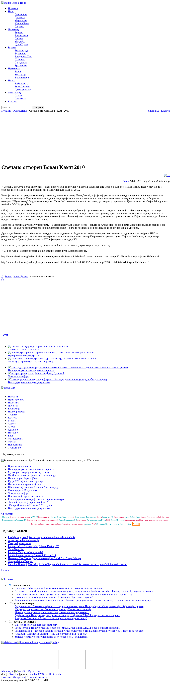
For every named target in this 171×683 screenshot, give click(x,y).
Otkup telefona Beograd (20, 561)
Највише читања (21, 585)
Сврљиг (19, 26)
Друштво (13, 405)
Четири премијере (18, 493)
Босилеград (21, 50)
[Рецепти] (7, 579)
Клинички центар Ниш (134, 520)
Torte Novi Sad (16, 549)
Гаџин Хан (21, 14)
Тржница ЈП (21, 520)
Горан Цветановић (66, 520)
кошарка (12, 520)
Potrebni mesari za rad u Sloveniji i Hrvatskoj (32, 555)
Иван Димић (21, 276)
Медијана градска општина (73, 524)
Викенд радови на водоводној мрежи (29, 508)
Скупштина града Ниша (96, 520)
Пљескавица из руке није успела (26, 484)
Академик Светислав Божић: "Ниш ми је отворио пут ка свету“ (51, 618)
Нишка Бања (22, 23)
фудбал (88, 524)
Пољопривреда (16, 411)
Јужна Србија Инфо (133, 517)
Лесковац (13, 29)
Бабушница (21, 83)
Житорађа (20, 74)
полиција (71, 517)
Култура (12, 417)
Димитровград (23, 89)
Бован (126, 181)
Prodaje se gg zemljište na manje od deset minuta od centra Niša (41, 537)
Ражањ (18, 95)
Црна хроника (16, 399)
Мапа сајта (7, 671)
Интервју (13, 432)
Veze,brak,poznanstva (19, 543)
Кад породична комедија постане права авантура (36, 499)
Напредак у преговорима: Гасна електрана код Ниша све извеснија (53, 609)
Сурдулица (21, 62)
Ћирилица (153, 110)
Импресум (19, 677)
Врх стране (34, 671)
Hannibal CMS (36, 674)
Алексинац (14, 92)
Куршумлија (22, 77)
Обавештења (20, 110)
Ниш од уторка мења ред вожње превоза (31, 469)
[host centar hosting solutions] (34, 642)
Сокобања (20, 98)
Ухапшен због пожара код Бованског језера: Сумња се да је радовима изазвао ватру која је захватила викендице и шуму (83, 600)
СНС (94, 524)
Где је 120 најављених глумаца (25, 481)
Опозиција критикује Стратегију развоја (31, 361)
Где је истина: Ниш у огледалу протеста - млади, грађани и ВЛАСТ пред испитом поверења (67, 615)
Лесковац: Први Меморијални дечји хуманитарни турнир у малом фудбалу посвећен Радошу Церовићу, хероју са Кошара (84, 591)
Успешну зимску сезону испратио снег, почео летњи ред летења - (52, 612)
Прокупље (14, 68)
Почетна (13, 8)
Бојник (19, 32)
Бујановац (20, 53)
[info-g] (54, 642)
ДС (75, 520)
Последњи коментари (24, 621)
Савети (12, 423)
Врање (12, 47)
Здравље (13, 429)
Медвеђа (20, 41)
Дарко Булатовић (51, 520)
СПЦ (108, 520)
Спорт (11, 426)
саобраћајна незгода (45, 524)
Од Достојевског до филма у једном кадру (32, 475)
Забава (12, 420)
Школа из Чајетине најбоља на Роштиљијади (33, 487)
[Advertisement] (85, 137)
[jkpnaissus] (8, 387)
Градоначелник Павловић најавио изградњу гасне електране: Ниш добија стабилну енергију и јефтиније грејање (79, 606)
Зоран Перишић (117, 520)
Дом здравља (91, 517)
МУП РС (34, 517)
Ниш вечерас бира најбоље (23, 478)
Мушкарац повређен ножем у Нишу (28, 472)
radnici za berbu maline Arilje (23, 540)
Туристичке (14, 447)
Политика (13, 402)
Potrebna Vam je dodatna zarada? (25, 552)
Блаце (18, 71)
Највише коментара (23, 603)
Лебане (19, 38)
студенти (116, 524)
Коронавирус (44, 517)
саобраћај (58, 524)
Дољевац (20, 17)
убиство (53, 517)
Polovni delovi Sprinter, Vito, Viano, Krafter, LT (33, 546)
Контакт (12, 101)
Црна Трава (21, 44)
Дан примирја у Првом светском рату (36, 624)
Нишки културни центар (20, 517)
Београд (165, 517)
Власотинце (21, 35)
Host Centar (55, 674)
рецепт (156, 520)
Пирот (11, 80)
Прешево (20, 59)
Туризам (13, 414)
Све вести (7, 513)
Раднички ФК (108, 517)
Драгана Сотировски (35, 520)
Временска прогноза (19, 466)
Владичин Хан (23, 56)
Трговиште (21, 65)
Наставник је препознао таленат (26, 496)
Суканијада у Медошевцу (22, 490)
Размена (31, 677)
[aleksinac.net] (9, 642)
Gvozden (14, 674)
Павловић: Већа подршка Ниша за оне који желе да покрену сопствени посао (59, 588)
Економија (14, 408)
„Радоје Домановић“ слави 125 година (30, 505)
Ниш (11, 11)
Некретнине (15, 444)
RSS (23, 671)
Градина (5, 520)
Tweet (4, 334)
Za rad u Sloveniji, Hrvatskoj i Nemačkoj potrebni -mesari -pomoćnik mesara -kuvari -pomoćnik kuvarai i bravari (67, 564)
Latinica (165, 110)
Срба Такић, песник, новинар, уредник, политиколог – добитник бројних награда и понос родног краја (74, 594)
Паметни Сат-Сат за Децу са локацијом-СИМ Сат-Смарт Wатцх (44, 558)
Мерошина (21, 20)
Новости (13, 396)
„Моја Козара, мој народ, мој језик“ (28, 502)
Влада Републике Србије (151, 517)
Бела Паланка (22, 86)
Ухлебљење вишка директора (24, 349)
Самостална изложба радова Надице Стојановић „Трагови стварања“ (54, 597)
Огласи (12, 441)
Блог (10, 435)
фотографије (80, 517)
